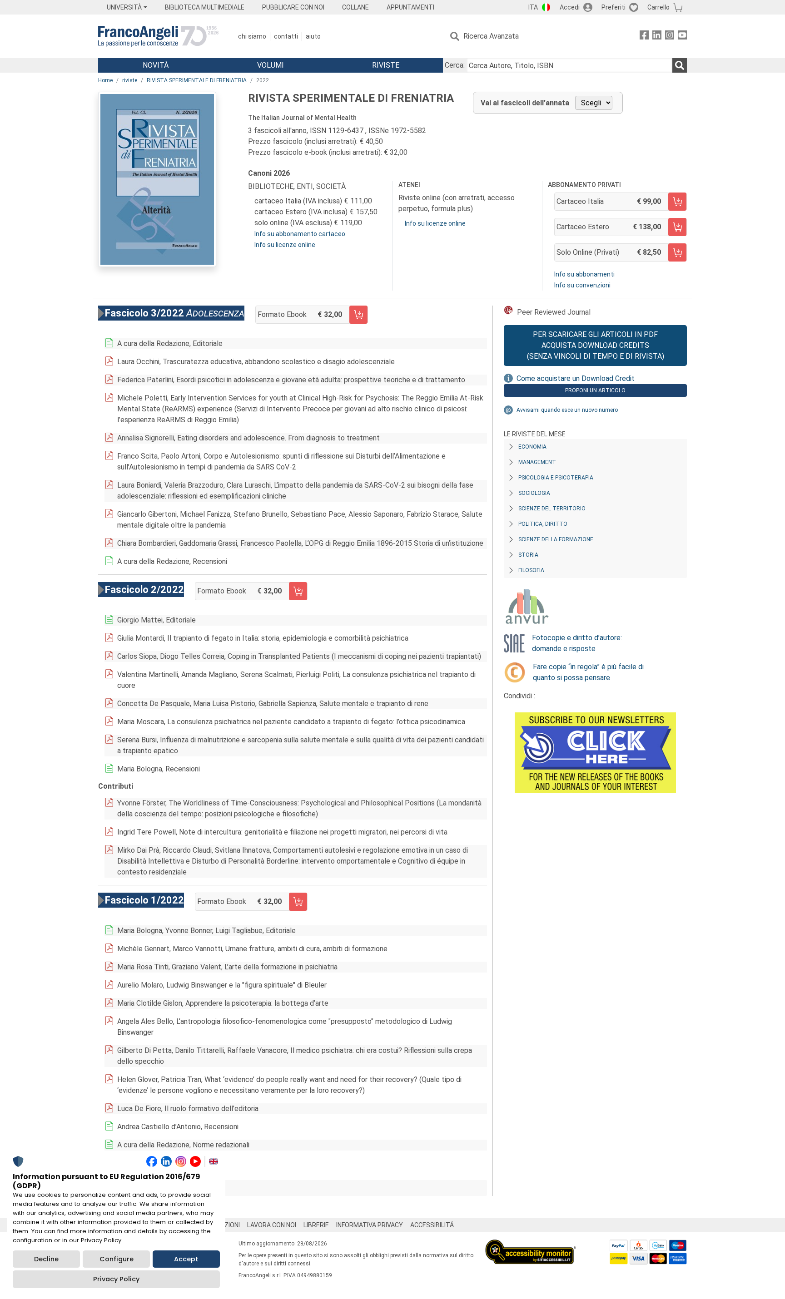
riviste (129, 80)
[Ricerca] (679, 65)
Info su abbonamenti (584, 274)
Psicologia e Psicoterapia (555, 477)
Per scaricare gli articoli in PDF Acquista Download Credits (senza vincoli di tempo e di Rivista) (595, 345)
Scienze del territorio (552, 508)
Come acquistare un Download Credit (576, 378)
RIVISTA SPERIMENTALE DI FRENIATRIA (197, 80)
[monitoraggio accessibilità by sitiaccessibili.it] (530, 1244)
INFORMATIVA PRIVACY (369, 1225)
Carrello (658, 7)
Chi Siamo (252, 36)
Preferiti (613, 7)
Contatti (286, 36)
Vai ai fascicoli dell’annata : (166, 1188)
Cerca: (455, 65)
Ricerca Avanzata (491, 36)
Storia (528, 555)
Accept (186, 1259)
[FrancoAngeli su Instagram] (669, 36)
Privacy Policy (116, 1279)
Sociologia (534, 493)
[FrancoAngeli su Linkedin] (656, 36)
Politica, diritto (542, 524)
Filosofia (531, 570)
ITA (533, 7)
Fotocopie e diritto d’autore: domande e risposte (577, 643)
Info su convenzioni (582, 285)
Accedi (570, 7)
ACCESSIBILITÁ (432, 1225)
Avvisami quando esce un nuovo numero (567, 410)
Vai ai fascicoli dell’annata (525, 103)
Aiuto (313, 36)
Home (105, 80)
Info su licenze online (284, 244)
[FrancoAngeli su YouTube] (682, 36)
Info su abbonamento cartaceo (299, 233)
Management (537, 462)
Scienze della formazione (555, 539)
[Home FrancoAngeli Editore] (158, 36)
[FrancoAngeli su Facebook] (644, 36)
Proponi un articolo (595, 390)
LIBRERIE (316, 1225)
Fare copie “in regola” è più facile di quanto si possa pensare (588, 672)
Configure (116, 1259)
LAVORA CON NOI (271, 1225)
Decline (46, 1259)
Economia (532, 447)
